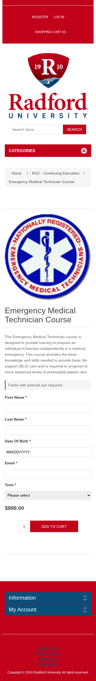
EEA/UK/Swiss (47, 659)
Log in (59, 17)
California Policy (48, 654)
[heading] (48, 598)
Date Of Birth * (18, 441)
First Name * (16, 397)
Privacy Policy (48, 648)
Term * (10, 485)
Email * (11, 463)
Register (40, 17)
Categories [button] (22, 150)
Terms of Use (47, 664)
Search (74, 129)
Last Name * (15, 419)
